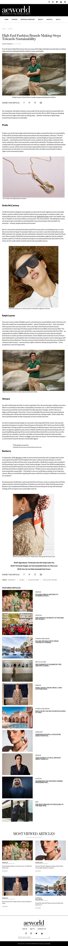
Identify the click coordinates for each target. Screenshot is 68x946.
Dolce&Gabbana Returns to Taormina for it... (46, 595)
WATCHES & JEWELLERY (28, 19)
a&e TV (32, 929)
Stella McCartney (43, 216)
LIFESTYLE (49, 19)
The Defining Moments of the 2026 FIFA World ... (49, 618)
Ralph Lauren (25, 322)
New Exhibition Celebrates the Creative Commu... (48, 665)
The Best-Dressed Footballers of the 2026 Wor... (49, 805)
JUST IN (24, 929)
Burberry (19, 458)
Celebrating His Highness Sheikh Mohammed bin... (49, 782)
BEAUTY (40, 19)
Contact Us (42, 929)
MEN (36, 802)
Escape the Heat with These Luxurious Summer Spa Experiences (49, 904)
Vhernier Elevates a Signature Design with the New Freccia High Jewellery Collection (49, 867)
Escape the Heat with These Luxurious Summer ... (47, 642)
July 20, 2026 (4, 870)
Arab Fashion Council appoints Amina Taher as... (48, 758)
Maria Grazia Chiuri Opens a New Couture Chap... (48, 688)
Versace (43, 405)
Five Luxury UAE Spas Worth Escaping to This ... (50, 712)
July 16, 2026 (38, 870)
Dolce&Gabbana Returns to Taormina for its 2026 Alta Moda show (17, 867)
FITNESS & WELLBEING (42, 638)
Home (6, 19)
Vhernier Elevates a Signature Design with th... (48, 735)
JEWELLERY (39, 732)
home (3, 28)
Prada (4, 133)
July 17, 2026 (4, 906)
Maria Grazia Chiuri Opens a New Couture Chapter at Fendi (17, 902)
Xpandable (47, 943)
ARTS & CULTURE (40, 662)
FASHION (14, 19)
